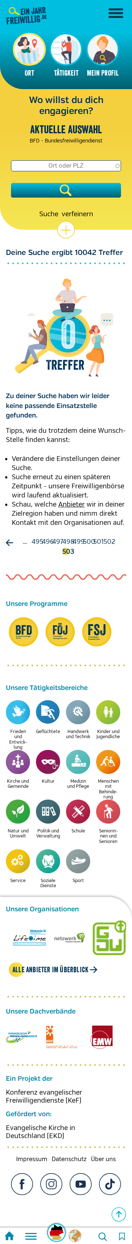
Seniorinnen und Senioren (108, 836)
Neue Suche (102, 1236)
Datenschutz (69, 1159)
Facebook (22, 1184)
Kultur (48, 781)
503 (68, 551)
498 (68, 542)
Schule (78, 831)
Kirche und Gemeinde (18, 784)
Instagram (51, 1184)
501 (98, 542)
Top (118, 1214)
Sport (78, 881)
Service (18, 881)
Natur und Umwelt (18, 833)
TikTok (110, 1184)
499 (79, 542)
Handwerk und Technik (78, 734)
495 (37, 542)
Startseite (9, 1236)
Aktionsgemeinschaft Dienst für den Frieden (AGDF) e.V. (61, 1037)
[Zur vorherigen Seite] (11, 542)
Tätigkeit (66, 73)
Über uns (103, 1159)
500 (89, 542)
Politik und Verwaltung (48, 833)
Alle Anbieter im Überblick (50, 969)
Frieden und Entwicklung (18, 739)
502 (109, 542)
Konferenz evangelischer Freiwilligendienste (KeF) (44, 1096)
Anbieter (71, 504)
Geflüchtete (48, 731)
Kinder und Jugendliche (108, 734)
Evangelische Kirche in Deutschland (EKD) (40, 1132)
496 (48, 542)
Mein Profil (103, 73)
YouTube (81, 1184)
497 (57, 542)
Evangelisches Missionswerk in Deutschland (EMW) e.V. (101, 1037)
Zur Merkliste (121, 1236)
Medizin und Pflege (78, 784)
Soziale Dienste (48, 883)
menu (116, 13)
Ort (29, 73)
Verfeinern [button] (77, 214)
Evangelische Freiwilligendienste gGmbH (21, 1037)
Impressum (31, 1159)
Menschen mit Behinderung (108, 789)
